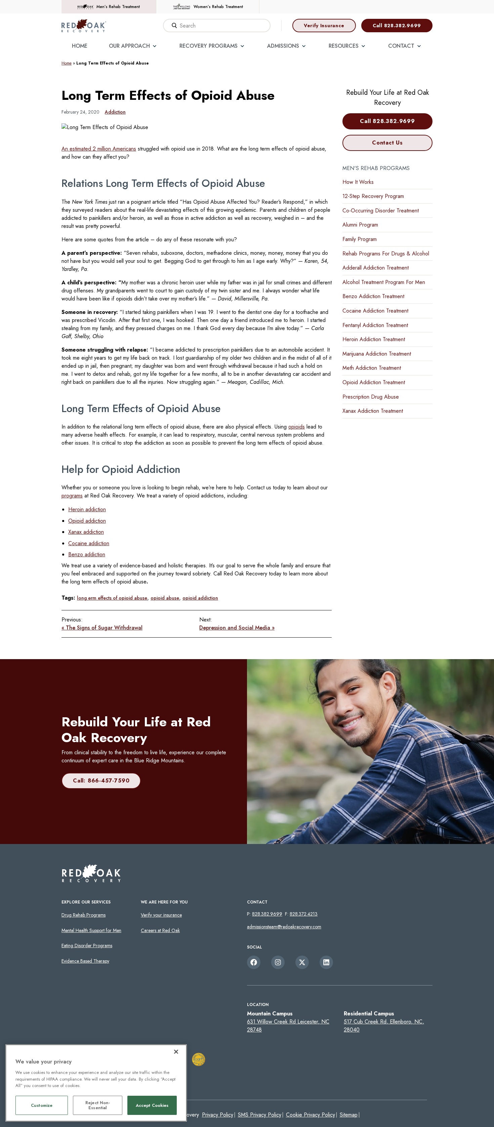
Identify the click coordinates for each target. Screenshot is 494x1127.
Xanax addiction (86, 532)
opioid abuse (165, 598)
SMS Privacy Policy (259, 1115)
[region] (96, 1083)
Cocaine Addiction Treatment (375, 311)
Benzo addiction (86, 554)
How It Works (358, 182)
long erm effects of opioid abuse (112, 598)
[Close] (176, 1051)
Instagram (278, 962)
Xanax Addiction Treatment (372, 411)
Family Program (359, 239)
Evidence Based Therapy (85, 961)
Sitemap (349, 1115)
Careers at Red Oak (160, 930)
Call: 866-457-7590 (101, 780)
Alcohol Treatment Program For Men (383, 282)
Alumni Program (360, 225)
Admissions (283, 46)
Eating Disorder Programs (86, 945)
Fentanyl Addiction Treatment (375, 325)
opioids (296, 427)
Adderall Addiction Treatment (375, 268)
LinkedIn (326, 962)
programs (72, 495)
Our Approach (129, 46)
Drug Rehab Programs (83, 915)
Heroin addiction (87, 509)
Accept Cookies (152, 1105)
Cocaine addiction (88, 543)
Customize (41, 1105)
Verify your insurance (161, 915)
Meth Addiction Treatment (371, 368)
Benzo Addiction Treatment (373, 296)
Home (79, 46)
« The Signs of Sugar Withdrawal (101, 628)
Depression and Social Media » (237, 628)
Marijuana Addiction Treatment (376, 354)
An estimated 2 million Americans (98, 149)
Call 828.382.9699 (397, 25)
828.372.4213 (304, 914)
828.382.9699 (267, 914)
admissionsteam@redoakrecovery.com (284, 926)
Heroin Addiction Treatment (373, 339)
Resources (344, 46)
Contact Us (387, 143)
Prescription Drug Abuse (370, 397)
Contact (401, 46)
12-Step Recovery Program (373, 196)
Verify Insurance (324, 25)
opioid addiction (200, 598)
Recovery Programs (208, 46)
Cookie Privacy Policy (310, 1115)
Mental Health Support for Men (91, 930)
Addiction (115, 112)
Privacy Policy (217, 1115)
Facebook (253, 962)
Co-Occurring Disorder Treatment (380, 210)
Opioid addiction (87, 521)
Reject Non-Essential (97, 1105)
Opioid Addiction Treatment (373, 382)
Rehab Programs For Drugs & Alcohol (385, 253)
